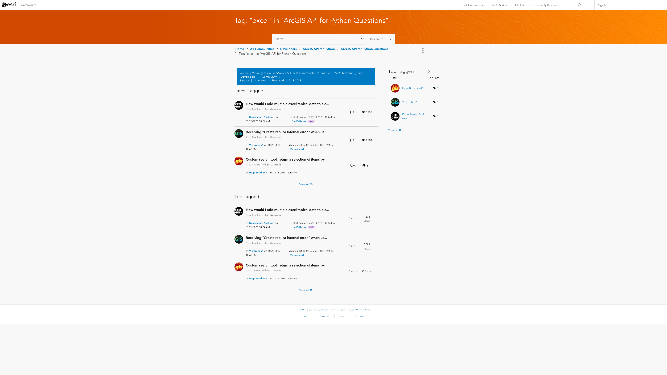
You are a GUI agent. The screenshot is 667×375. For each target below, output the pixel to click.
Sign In (602, 5)
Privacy (304, 316)
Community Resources (546, 5)
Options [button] (423, 50)
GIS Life (520, 5)
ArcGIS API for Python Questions (364, 49)
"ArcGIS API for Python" (348, 73)
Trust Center (324, 316)
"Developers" (248, 76)
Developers (288, 49)
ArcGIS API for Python (319, 49)
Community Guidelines (318, 310)
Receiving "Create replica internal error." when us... (286, 132)
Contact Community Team (361, 310)
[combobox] (320, 39)
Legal (342, 316)
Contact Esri (360, 316)
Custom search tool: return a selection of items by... (286, 159)
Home (239, 49)
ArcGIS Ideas (500, 5)
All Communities (474, 5)
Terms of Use (301, 310)
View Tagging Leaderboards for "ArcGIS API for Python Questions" (410, 71)
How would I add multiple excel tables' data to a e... (287, 104)
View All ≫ (306, 184)
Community (28, 5)
